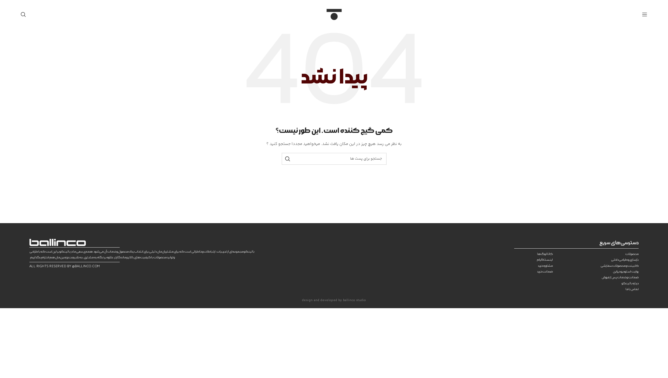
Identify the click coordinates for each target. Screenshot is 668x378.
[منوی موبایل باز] (644, 14)
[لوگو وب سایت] (334, 14)
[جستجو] (23, 14)
